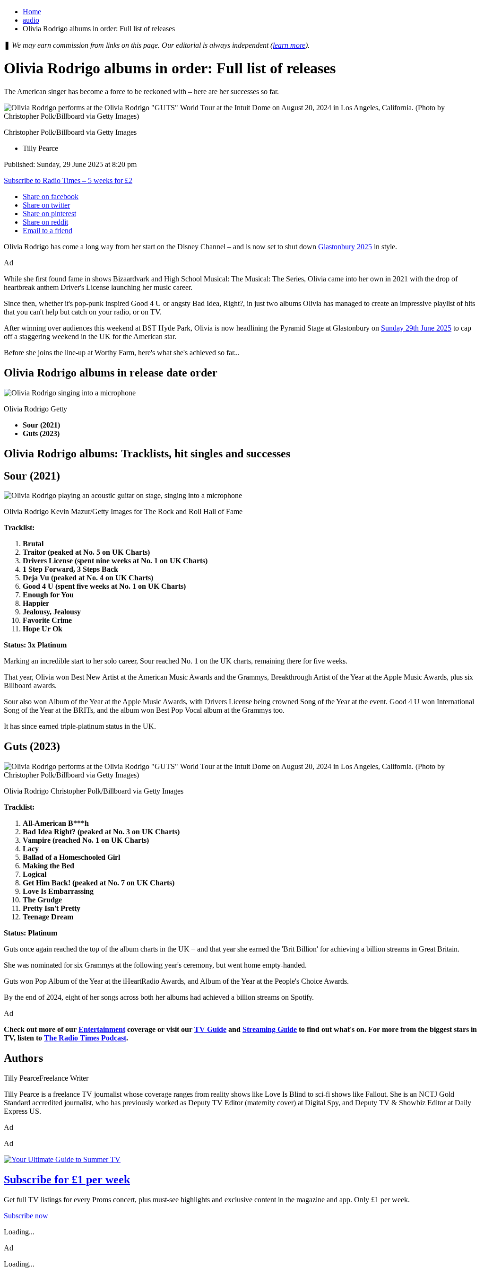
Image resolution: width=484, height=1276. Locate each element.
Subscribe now (26, 1216)
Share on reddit (45, 222)
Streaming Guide (269, 1029)
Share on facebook (50, 196)
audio (31, 20)
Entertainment (101, 1029)
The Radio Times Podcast (85, 1038)
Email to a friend (47, 231)
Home (32, 12)
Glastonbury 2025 (345, 247)
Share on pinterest (49, 214)
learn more (289, 45)
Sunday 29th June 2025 (416, 328)
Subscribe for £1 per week (67, 1179)
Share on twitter (46, 205)
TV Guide (210, 1029)
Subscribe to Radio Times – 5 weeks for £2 (68, 180)
